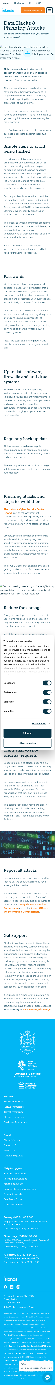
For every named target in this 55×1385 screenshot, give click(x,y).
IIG (30, 3)
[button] (49, 10)
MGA (38, 3)
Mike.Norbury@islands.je (36, 1009)
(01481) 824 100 (27, 1254)
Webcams (9, 1150)
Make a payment (13, 1183)
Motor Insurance (13, 1101)
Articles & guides (13, 1155)
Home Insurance (14, 1106)
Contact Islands (13, 1194)
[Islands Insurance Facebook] (5, 1287)
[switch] (47, 692)
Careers (8, 1145)
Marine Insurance (14, 1117)
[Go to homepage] (27, 1278)
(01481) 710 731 (27, 1236)
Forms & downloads (15, 1178)
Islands (5, 3)
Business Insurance (15, 1122)
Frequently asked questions (20, 1189)
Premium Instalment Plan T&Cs (19, 1296)
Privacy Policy (10, 1299)
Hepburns (19, 3)
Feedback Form (13, 1199)
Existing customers (15, 1173)
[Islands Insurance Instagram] (18, 1287)
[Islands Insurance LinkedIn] (11, 1287)
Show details (39, 723)
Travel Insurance (14, 1111)
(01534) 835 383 (23, 1217)
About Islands (12, 1140)
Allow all (27, 733)
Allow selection (27, 743)
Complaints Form (14, 1204)
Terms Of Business (13, 1302)
